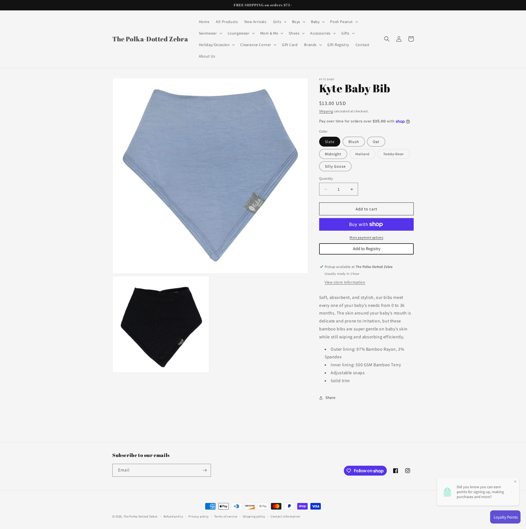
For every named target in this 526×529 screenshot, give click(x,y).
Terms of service (225, 516)
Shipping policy (254, 516)
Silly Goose (335, 166)
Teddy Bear (396, 155)
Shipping (326, 111)
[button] (279, 21)
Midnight (333, 153)
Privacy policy (198, 516)
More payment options (366, 237)
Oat (376, 141)
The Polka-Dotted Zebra (141, 516)
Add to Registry (366, 248)
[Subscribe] (205, 470)
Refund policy (173, 516)
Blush (353, 141)
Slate (330, 141)
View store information (345, 282)
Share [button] (330, 397)
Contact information (285, 516)
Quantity (326, 178)
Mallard (365, 155)
